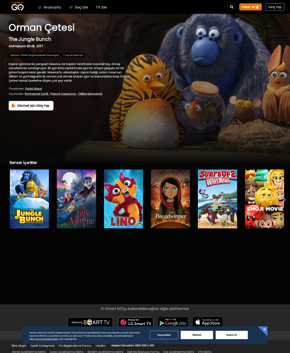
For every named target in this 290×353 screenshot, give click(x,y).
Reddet (197, 334)
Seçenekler (164, 334)
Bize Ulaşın (19, 346)
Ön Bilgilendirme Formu (75, 346)
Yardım (100, 346)
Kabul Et (231, 334)
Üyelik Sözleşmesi (42, 346)
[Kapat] (264, 329)
